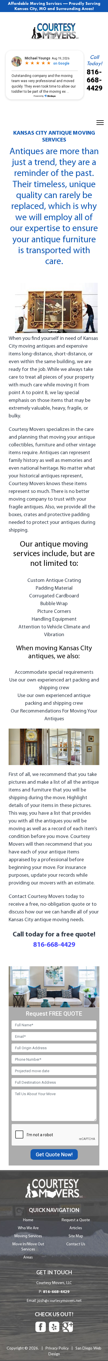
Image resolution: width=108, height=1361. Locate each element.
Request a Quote (76, 1220)
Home (28, 1220)
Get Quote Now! (54, 1154)
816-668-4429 (94, 80)
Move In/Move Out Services (28, 1247)
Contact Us (75, 1244)
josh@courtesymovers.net (59, 1301)
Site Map (76, 1236)
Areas (28, 1257)
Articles (75, 1228)
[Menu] (100, 122)
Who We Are (28, 1228)
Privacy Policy (57, 1348)
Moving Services (28, 1236)
